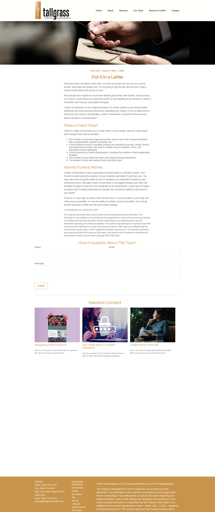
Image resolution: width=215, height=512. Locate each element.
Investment (77, 488)
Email (111, 247)
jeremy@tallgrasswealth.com (49, 501)
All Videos (77, 510)
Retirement (77, 484)
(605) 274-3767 (49, 485)
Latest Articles (79, 507)
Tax (73, 497)
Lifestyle (76, 504)
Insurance (77, 494)
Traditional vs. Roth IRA (144, 344)
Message (39, 263)
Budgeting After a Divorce (51, 344)
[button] (99, 10)
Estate (75, 491)
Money (75, 500)
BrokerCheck (166, 484)
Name (38, 247)
